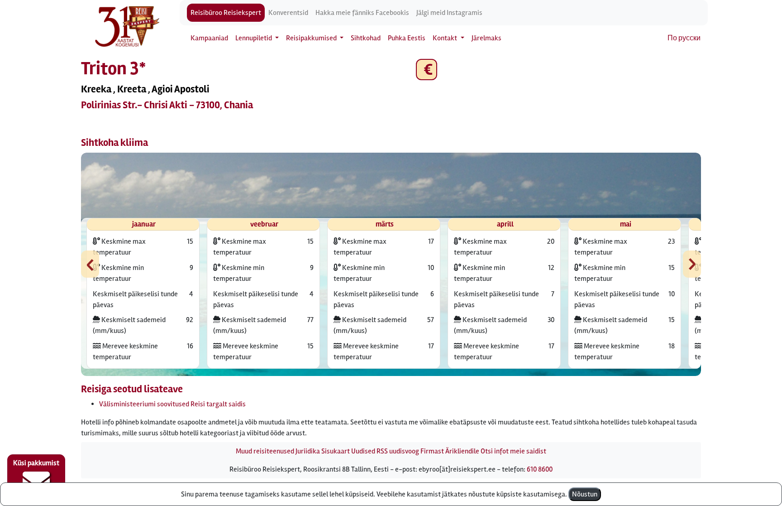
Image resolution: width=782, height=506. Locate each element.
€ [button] (426, 69)
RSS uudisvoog (398, 451)
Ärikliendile (462, 451)
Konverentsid (288, 12)
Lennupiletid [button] (254, 38)
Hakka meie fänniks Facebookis (362, 12)
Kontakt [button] (445, 38)
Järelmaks (486, 38)
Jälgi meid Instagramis (449, 12)
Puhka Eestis (406, 38)
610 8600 (540, 469)
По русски (684, 38)
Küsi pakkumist (36, 462)
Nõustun (584, 494)
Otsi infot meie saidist (513, 451)
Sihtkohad (366, 38)
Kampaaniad (209, 38)
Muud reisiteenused (265, 451)
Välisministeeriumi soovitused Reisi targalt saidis (172, 404)
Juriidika (308, 451)
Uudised (363, 451)
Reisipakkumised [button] (312, 38)
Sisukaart (335, 451)
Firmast (432, 451)
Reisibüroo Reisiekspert (226, 12)
